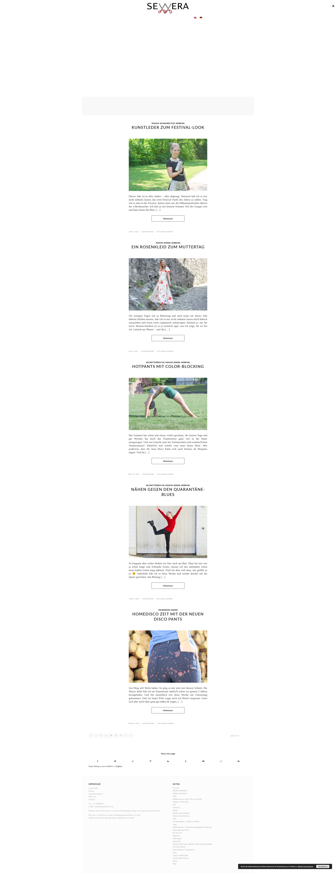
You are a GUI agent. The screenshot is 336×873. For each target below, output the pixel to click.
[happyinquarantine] (168, 532)
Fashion (155, 123)
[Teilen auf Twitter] (115, 761)
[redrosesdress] (168, 284)
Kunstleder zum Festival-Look (168, 128)
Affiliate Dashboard (180, 790)
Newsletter (177, 841)
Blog (174, 863)
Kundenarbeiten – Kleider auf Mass (186, 821)
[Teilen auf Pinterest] (150, 761)
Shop (175, 852)
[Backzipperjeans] (168, 656)
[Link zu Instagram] (249, 8)
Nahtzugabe (177, 838)
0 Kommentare (147, 232)
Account (176, 787)
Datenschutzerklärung (181, 816)
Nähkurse (176, 835)
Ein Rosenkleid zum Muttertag (168, 247)
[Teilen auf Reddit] (221, 761)
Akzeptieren (322, 866)
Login (175, 824)
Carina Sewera (166, 232)
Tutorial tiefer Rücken (181, 858)
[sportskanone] (168, 404)
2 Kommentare (148, 474)
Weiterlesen (168, 56)
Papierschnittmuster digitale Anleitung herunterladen (192, 844)
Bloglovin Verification (181, 802)
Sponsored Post (167, 123)
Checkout (176, 807)
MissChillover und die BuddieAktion (168, 45)
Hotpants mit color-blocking (168, 367)
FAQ (174, 818)
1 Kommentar (147, 599)
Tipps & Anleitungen (180, 855)
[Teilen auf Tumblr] (185, 761)
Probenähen (164, 610)
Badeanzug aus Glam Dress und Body (187, 799)
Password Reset (179, 846)
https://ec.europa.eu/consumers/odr (145, 810)
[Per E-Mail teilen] (238, 761)
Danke (175, 810)
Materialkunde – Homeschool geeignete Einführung (192, 827)
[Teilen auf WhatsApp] (132, 761)
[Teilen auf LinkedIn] (168, 761)
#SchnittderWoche (155, 362)
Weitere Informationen (305, 866)
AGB (174, 796)
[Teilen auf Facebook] (97, 761)
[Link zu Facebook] (245, 8)
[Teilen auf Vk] (203, 761)
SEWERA (167, 243)
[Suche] (205, 17)
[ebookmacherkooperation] (168, 165)
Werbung (180, 123)
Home (175, 861)
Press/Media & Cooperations (184, 849)
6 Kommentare (148, 723)
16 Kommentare (147, 351)
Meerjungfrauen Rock (181, 830)
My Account (177, 832)
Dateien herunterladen (181, 813)
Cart (174, 804)
